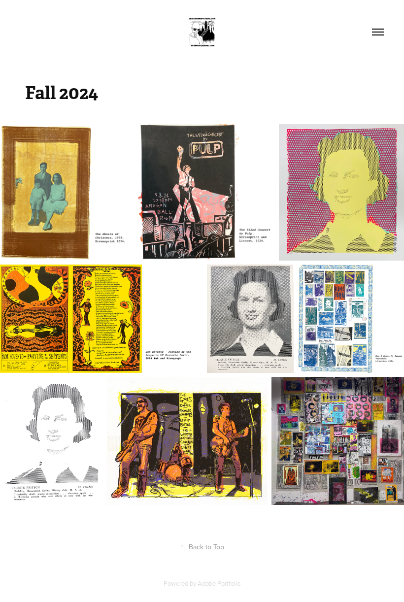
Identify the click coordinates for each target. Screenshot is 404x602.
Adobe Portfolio (219, 583)
